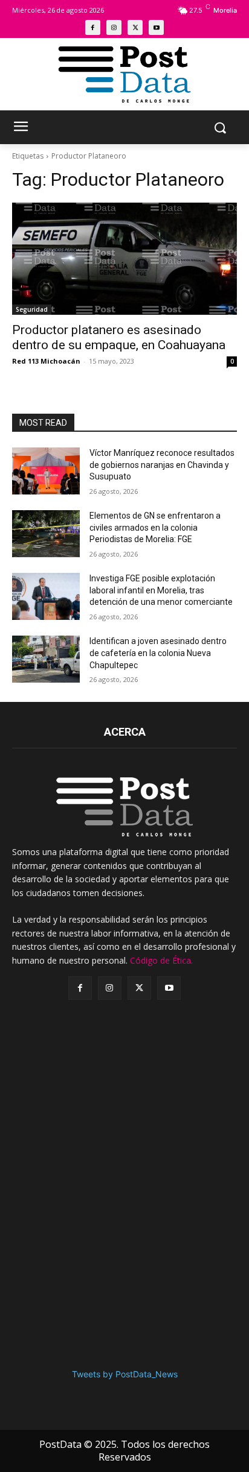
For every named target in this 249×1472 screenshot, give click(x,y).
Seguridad (32, 309)
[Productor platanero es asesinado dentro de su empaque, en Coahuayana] (124, 259)
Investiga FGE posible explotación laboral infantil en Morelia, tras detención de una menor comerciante (161, 590)
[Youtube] (156, 27)
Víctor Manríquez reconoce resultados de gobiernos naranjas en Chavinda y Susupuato (161, 464)
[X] (135, 27)
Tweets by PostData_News (125, 1374)
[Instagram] (113, 27)
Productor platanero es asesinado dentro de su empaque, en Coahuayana (118, 337)
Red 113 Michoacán (46, 360)
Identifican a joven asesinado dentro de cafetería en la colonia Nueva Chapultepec (158, 652)
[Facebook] (92, 27)
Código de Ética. (161, 960)
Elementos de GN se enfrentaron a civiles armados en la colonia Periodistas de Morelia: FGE (155, 527)
